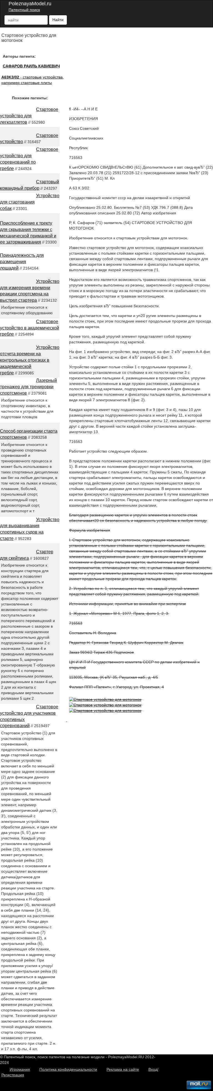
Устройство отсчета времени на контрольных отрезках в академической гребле (29, 360)
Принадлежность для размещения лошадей (22, 261)
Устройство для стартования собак (29, 202)
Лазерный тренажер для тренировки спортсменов (28, 386)
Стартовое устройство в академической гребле (29, 328)
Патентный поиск (24, 9)
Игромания (20, 1069)
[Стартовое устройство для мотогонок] (105, 699)
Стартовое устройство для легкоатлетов (29, 116)
